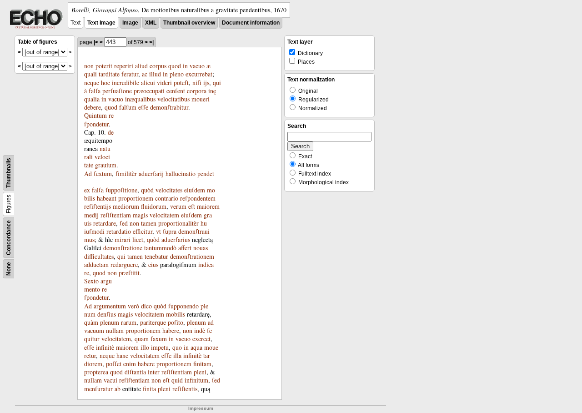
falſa (94, 90)
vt (158, 231)
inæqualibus (140, 99)
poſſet (113, 363)
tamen (148, 223)
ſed (124, 223)
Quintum (95, 115)
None (8, 269)
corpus (158, 65)
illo (144, 347)
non (89, 65)
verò (133, 306)
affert (184, 247)
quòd (147, 190)
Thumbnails (8, 173)
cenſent (175, 90)
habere (170, 330)
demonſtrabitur (169, 107)
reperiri (123, 65)
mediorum (126, 206)
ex (87, 190)
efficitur (142, 231)
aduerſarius (175, 239)
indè (199, 330)
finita (149, 388)
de (111, 132)
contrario (166, 198)
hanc (122, 355)
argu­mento (98, 285)
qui (217, 82)
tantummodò (160, 247)
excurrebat (199, 74)
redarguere (124, 264)
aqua (196, 347)
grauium (105, 165)
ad (211, 322)
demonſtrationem (192, 256)
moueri (200, 99)
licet (137, 239)
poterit (103, 65)
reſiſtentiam (115, 215)
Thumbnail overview (189, 23)
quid (177, 380)
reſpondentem (198, 198)
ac (144, 74)
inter (154, 372)
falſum (127, 107)
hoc (105, 82)
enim (129, 363)
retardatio (118, 231)
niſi (196, 82)
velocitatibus (173, 99)
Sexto (91, 281)
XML (150, 23)
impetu (160, 347)
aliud (141, 65)
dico (146, 306)
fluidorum (153, 206)
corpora (196, 90)
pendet (205, 173)
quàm (91, 322)
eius (153, 264)
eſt (191, 206)
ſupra (169, 231)
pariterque (153, 322)
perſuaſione (117, 90)
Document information (251, 23)
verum (178, 206)
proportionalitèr (178, 223)
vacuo (197, 65)
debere (92, 107)
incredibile (125, 82)
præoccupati (149, 90)
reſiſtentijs (97, 206)
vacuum (94, 330)
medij (91, 215)
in (185, 65)
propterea (96, 372)
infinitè (105, 347)
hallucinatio (181, 173)
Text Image (101, 23)
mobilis (175, 314)
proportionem (135, 198)
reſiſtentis (184, 388)
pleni (200, 372)
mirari (122, 239)
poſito (175, 322)
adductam (96, 264)
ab (117, 388)
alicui (148, 82)
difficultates (99, 256)
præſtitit (129, 272)
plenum (109, 322)
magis (140, 215)
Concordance (8, 237)
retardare (104, 223)
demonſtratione (122, 247)
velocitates (169, 190)
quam (142, 338)
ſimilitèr (126, 173)
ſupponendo (183, 306)
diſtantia (135, 372)
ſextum (103, 173)
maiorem (208, 206)
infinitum (196, 380)
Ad (88, 173)
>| (151, 42)
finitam (202, 363)
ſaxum (159, 338)
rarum (128, 322)
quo (177, 347)
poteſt (181, 82)
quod (174, 65)
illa (177, 355)
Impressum (200, 408)
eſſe (143, 107)
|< (96, 42)
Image (130, 23)
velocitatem (164, 215)
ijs (206, 82)
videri (164, 82)
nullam (115, 330)
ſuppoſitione (121, 190)
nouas (200, 247)
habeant (106, 198)
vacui (110, 380)
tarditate (109, 74)
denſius (106, 314)
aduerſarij (151, 173)
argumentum (110, 306)
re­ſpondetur (99, 119)
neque (91, 82)
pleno (177, 74)
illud (155, 74)
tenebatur (156, 256)
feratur (129, 74)
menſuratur (98, 388)
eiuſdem (194, 190)
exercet (201, 338)
